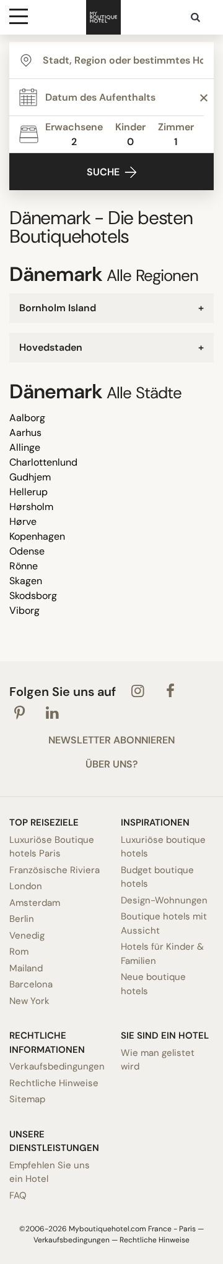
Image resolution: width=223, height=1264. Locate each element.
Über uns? (111, 764)
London (25, 886)
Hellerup (28, 491)
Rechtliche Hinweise (53, 1083)
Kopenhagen (37, 536)
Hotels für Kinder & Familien (162, 953)
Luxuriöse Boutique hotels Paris (51, 847)
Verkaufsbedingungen (55, 1066)
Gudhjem (30, 477)
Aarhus (25, 432)
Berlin (21, 919)
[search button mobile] (196, 17)
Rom (18, 951)
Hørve (23, 521)
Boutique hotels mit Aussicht (164, 923)
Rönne (23, 565)
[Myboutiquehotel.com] (103, 17)
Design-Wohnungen (164, 900)
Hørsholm (31, 506)
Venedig (27, 935)
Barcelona (31, 984)
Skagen (25, 580)
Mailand (26, 968)
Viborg (24, 610)
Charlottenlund (43, 462)
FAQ (18, 1195)
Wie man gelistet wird (158, 1060)
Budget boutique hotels (157, 877)
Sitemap (27, 1099)
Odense (27, 551)
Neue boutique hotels (153, 984)
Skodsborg (33, 595)
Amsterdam (34, 903)
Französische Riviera (54, 870)
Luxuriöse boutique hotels (163, 847)
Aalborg (27, 417)
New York (29, 1001)
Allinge (24, 447)
